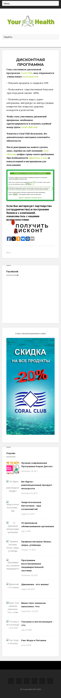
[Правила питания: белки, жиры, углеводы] (12, 546)
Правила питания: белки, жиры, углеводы (36, 543)
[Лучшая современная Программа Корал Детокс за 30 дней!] (12, 467)
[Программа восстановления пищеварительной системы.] (12, 566)
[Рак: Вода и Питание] (12, 642)
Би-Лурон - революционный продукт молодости (36, 485)
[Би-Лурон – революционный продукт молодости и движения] (12, 489)
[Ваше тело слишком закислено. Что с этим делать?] (12, 609)
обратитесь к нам (37, 157)
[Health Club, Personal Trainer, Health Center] (30, 21)
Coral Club (26, 73)
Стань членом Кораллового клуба (30, 333)
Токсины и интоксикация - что (37, 623)
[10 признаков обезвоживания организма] (12, 527)
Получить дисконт (31, 228)
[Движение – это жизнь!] (12, 586)
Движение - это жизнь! (35, 584)
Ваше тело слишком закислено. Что (33, 605)
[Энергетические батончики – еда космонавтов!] (12, 508)
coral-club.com (29, 127)
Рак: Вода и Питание (33, 640)
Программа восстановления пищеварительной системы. (32, 565)
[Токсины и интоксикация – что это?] (12, 624)
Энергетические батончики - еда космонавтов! (31, 505)
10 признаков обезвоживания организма (37, 525)
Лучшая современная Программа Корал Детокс (37, 465)
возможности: (30, 76)
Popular (10, 453)
